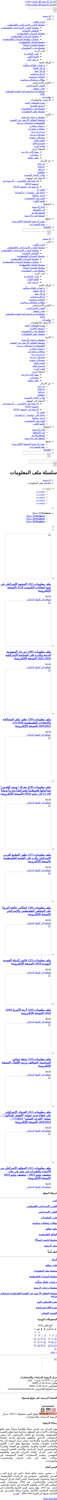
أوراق (54, 1259)
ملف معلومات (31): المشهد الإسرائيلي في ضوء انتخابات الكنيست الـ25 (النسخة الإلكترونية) (26, 587)
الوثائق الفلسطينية (48, 1234)
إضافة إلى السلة (43, 599)
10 (55, 1338)
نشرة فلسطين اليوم (47, 1302)
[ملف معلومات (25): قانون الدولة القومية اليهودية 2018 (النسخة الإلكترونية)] (25, 940)
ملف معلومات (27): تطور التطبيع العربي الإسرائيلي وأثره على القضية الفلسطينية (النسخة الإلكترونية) (27, 858)
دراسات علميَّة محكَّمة (46, 1282)
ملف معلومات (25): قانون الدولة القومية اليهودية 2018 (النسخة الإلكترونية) (27, 962)
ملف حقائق (51, 1229)
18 (52, 1342)
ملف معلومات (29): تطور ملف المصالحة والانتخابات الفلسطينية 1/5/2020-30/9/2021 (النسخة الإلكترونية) (27, 723)
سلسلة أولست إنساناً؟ (46, 1240)
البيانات (30, 599)
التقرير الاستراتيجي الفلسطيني (42, 1206)
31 (55, 1349)
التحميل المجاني (49, 1313)
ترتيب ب (40, 491)
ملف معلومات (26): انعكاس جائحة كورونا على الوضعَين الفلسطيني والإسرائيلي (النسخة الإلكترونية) (26, 911)
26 (49, 1345)
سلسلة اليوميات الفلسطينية (43, 1276)
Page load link (50, 1498)
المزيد (16, 1493)
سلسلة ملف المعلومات (45, 1271)
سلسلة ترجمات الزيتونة (45, 1287)
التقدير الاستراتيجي (47, 1212)
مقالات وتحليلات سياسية (45, 1223)
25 (52, 1345)
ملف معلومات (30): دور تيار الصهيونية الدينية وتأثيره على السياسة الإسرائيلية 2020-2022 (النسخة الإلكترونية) (28, 655)
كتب (55, 1200)
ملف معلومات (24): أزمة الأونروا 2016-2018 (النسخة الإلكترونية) (28, 1011)
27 (44, 1345)
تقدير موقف (51, 1265)
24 (55, 1345)
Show (35, 516)
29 (38, 1345)
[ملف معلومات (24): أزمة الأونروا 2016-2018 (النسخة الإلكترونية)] (25, 989)
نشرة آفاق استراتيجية (46, 1307)
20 (44, 1342)
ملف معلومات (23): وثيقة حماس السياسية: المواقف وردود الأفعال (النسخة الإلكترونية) (26, 1062)
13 (44, 1338)
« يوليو (54, 1352)
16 (35, 1338)
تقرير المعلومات (49, 1217)
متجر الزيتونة (50, 1245)
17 (55, 1342)
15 (38, 1338)
